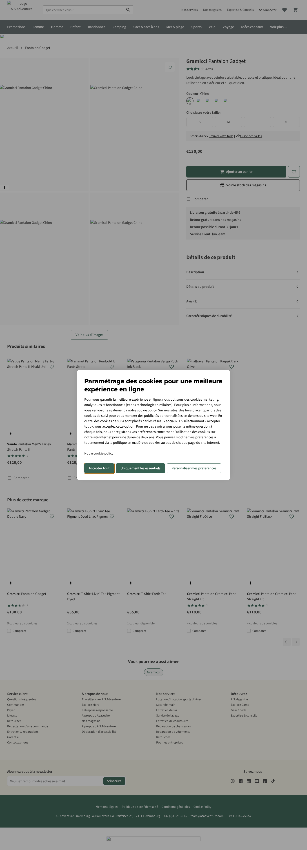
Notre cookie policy (98, 453)
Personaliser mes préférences (193, 468)
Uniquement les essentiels (140, 468)
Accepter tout (99, 468)
